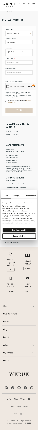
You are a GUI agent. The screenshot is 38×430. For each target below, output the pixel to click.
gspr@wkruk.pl (14, 242)
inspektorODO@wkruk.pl (18, 187)
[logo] (9, 5)
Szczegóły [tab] (16, 195)
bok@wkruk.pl (14, 137)
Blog (5, 329)
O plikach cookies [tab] (29, 195)
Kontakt (6, 337)
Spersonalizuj (18, 236)
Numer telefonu (10, 68)
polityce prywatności (12, 97)
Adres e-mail (10, 58)
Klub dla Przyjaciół (11, 314)
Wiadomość (9, 48)
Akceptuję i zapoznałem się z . (19, 101)
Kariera (6, 321)
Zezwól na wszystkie (19, 230)
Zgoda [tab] (6, 195)
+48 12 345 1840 (13, 134)
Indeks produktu (11, 38)
